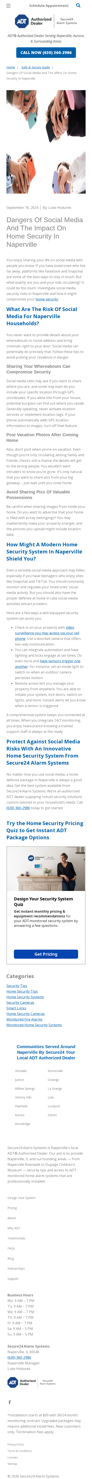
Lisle (51, 1097)
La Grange (55, 1088)
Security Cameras (20, 1002)
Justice (19, 1080)
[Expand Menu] (45, 30)
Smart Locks (16, 1008)
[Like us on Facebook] (9, 1403)
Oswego (53, 1080)
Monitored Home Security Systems (34, 1025)
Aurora (19, 1115)
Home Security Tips (22, 991)
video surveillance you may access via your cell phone (47, 633)
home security (47, 299)
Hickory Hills (23, 1097)
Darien (52, 1115)
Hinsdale (21, 1071)
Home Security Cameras (25, 1013)
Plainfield (21, 1106)
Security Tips (16, 985)
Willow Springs (25, 1088)
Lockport (54, 1106)
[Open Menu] (8, 5)
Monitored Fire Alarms (24, 1019)
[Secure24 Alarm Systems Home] (46, 21)
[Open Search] (78, 5)
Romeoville (55, 1071)
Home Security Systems (25, 997)
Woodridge (22, 1124)
